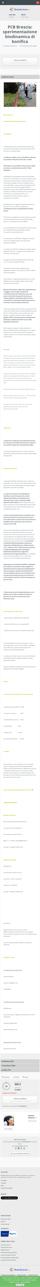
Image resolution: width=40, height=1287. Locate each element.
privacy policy (25, 1282)
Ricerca (3, 1221)
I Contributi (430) (8, 1066)
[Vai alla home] (20, 9)
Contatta (9, 1129)
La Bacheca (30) (7, 1061)
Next (34, 94)
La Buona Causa (7, 77)
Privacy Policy (21, 1275)
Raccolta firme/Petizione (8, 1260)
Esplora (12, 15)
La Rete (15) (6, 1070)
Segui (26, 1077)
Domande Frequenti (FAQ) (9, 1252)
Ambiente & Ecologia (29, 46)
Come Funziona (5, 1245)
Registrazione (5, 1250)
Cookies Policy (33, 1275)
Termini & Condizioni (8, 1275)
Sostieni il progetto (6, 1188)
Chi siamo (4, 1180)
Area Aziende (5, 1224)
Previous (5, 94)
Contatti (3, 1183)
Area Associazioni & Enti (8, 1255)
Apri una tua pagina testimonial (20, 1153)
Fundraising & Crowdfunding (9, 1258)
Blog (2, 1185)
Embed (16, 1077)
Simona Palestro (10, 46)
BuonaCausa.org (6, 1175)
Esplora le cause (6, 1219)
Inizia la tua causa (6, 1247)
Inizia (23, 15)
